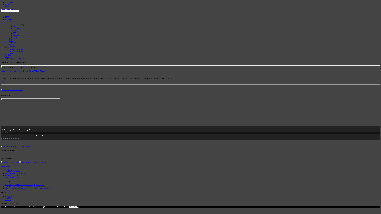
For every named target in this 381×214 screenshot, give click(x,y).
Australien (12, 46)
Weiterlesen (4, 82)
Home (7, 16)
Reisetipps (8, 48)
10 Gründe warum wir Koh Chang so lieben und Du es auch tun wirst (26, 136)
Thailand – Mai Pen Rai (16, 58)
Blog (6, 17)
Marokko (15, 42)
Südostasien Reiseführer (12, 172)
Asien (10, 21)
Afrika (11, 41)
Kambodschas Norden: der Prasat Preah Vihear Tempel (23, 71)
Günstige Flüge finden (16, 50)
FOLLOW (4, 154)
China (14, 32)
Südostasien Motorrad (11, 175)
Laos (14, 26)
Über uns (8, 6)
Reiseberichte (9, 19)
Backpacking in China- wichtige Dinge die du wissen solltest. (23, 130)
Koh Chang (20, 25)
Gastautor (6, 75)
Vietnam (15, 30)
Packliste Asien (9, 170)
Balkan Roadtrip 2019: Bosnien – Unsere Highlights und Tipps (24, 185)
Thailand (15, 23)
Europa (11, 39)
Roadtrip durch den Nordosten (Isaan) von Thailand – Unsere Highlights (27, 188)
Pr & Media (8, 198)
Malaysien (16, 35)
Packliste (11, 53)
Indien (15, 37)
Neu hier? (8, 4)
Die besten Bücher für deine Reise (15, 173)
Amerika (11, 44)
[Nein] (78, 207)
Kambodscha (17, 28)
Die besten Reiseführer (16, 51)
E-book (7, 57)
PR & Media (9, 2)
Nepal (14, 33)
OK (71, 207)
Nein (75, 207)
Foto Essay (8, 55)
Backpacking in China (12, 177)
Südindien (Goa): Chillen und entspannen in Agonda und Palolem (25, 186)
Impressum (8, 196)
